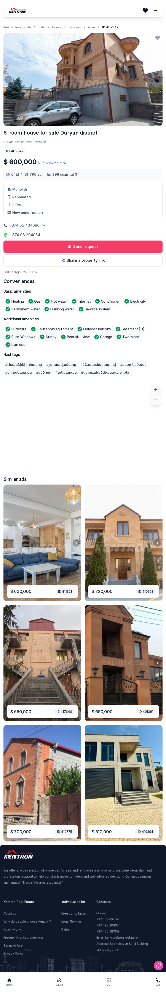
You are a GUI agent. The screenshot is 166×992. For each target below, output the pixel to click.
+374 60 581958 (108, 931)
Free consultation (73, 913)
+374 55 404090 (24, 225)
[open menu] (155, 10)
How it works (12, 929)
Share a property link (86, 260)
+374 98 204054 (25, 235)
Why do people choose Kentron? (27, 921)
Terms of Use (13, 945)
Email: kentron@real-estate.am (117, 937)
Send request (85, 246)
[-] (155, 400)
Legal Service (71, 921)
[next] (157, 79)
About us (9, 913)
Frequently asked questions (23, 937)
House (56, 27)
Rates (65, 929)
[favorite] (157, 38)
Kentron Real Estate (17, 27)
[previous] (8, 79)
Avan (91, 27)
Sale (41, 27)
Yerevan (75, 27)
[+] (155, 389)
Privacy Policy (13, 953)
